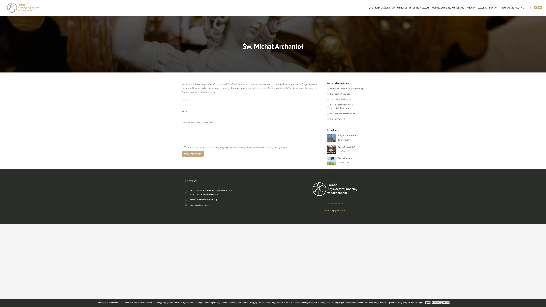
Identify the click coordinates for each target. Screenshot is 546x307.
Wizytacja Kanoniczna (348, 135)
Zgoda (427, 303)
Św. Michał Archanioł (340, 99)
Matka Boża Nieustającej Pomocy (346, 88)
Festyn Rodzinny (345, 158)
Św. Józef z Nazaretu (340, 94)
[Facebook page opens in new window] (535, 7)
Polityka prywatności (335, 210)
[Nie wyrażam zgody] (542, 303)
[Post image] (331, 138)
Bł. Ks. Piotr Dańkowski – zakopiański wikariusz (342, 106)
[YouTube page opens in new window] (540, 7)
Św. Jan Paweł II (337, 119)
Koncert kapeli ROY (346, 147)
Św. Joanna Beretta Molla (342, 114)
